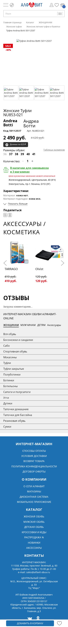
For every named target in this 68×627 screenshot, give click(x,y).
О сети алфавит (34, 486)
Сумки (7, 426)
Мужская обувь (34, 521)
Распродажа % (34, 537)
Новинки (34, 542)
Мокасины (10, 357)
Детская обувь (34, 527)
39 (22, 154)
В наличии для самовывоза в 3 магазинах (29, 170)
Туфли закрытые (13, 369)
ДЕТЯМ (41, 325)
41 (33, 154)
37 (10, 154)
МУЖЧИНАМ (28, 325)
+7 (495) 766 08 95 (12, 5)
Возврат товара (34, 461)
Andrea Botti (21, 123)
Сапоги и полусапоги (17, 392)
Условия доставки (34, 456)
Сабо (6, 345)
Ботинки (8, 380)
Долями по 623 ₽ (18, 144)
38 (16, 154)
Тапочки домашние (16, 409)
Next (62, 263)
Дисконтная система (34, 496)
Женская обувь (34, 516)
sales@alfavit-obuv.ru (38, 572)
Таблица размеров (54, 149)
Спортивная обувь (15, 351)
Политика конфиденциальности (34, 466)
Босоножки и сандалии (18, 340)
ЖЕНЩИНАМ (11, 325)
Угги (6, 398)
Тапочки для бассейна (17, 415)
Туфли (7, 363)
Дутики (7, 403)
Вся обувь (9, 334)
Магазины (34, 491)
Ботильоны (10, 386)
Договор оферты (34, 471)
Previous (6, 263)
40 (28, 154)
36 (5, 154)
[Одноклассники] (10, 215)
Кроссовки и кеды (34, 532)
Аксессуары (54, 325)
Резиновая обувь (14, 421)
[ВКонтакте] (5, 215)
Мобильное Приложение (34, 501)
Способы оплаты (34, 450)
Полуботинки (11, 374)
